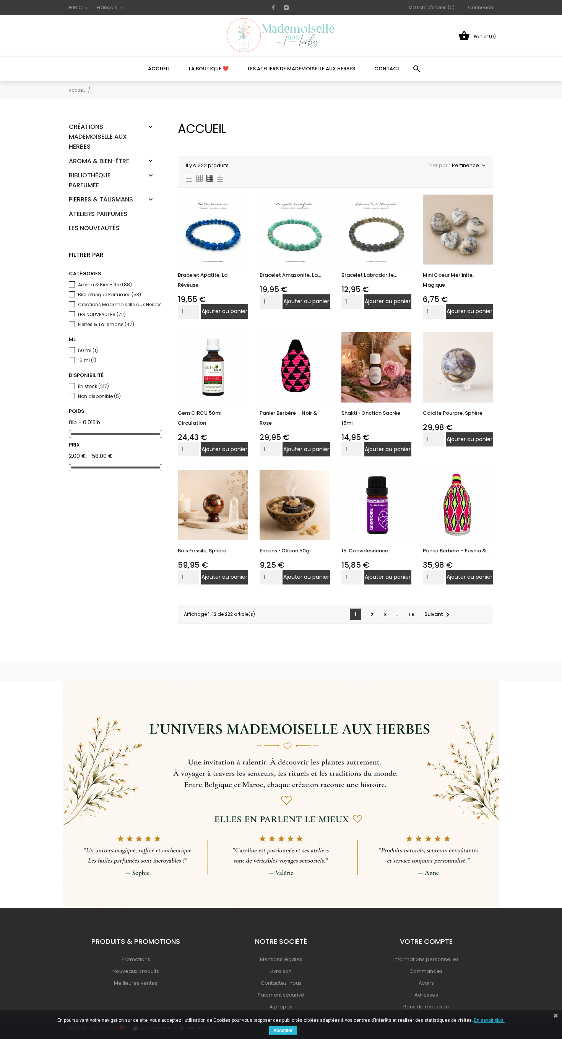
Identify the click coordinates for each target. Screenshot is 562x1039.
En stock (93, 386)
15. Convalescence (364, 550)
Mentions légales (281, 959)
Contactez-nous (281, 983)
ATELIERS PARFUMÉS (98, 213)
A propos (281, 1006)
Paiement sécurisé (281, 994)
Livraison (281, 971)
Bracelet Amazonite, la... (290, 275)
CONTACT (387, 68)
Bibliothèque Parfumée (89, 180)
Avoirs (426, 983)
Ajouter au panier (224, 311)
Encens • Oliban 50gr (285, 550)
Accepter (282, 1030)
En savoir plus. (489, 1020)
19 (412, 614)
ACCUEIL (159, 68)
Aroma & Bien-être (99, 161)
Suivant (438, 614)
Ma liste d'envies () (432, 7)
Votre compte (426, 941)
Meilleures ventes (136, 983)
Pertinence (468, 165)
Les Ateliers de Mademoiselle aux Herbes (301, 68)
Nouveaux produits (135, 971)
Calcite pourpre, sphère (452, 413)
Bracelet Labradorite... (369, 275)
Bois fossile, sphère (202, 550)
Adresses (426, 994)
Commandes (426, 971)
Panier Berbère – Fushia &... (456, 550)
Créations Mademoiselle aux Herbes (98, 136)
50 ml (88, 350)
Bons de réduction (426, 1006)
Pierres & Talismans (101, 199)
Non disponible (99, 396)
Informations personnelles (426, 959)
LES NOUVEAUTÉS (94, 228)
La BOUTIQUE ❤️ (209, 68)
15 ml (87, 360)
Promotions (136, 959)
